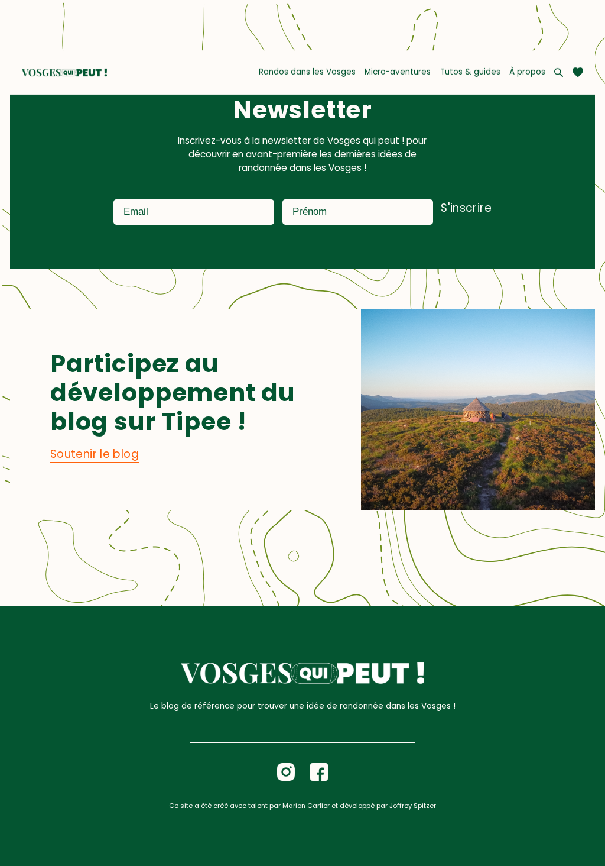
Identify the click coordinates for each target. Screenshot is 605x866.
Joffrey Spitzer (412, 805)
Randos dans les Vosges (307, 71)
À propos (527, 71)
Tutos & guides (470, 71)
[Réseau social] (286, 772)
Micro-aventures (398, 71)
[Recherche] (558, 72)
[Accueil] (64, 72)
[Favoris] (578, 72)
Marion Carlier (306, 805)
